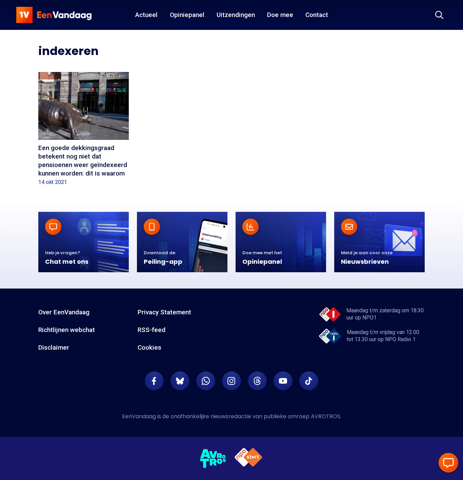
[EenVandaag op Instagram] (231, 380)
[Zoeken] (439, 15)
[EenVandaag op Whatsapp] (205, 380)
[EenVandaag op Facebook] (154, 380)
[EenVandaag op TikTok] (308, 380)
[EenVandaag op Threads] (257, 380)
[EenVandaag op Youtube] (283, 380)
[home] (54, 15)
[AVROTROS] (213, 458)
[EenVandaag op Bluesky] (179, 380)
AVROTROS (325, 416)
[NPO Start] (248, 458)
